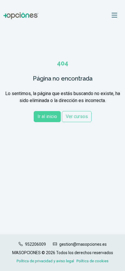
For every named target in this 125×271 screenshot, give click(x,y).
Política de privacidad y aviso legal (45, 261)
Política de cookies (92, 261)
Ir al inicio (47, 116)
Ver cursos (77, 116)
